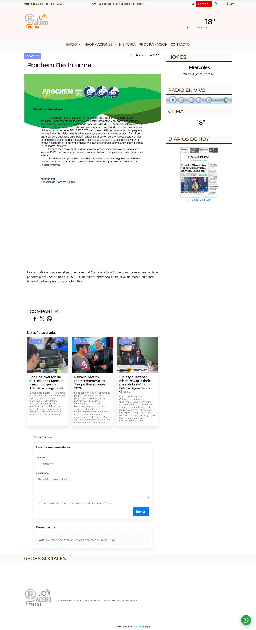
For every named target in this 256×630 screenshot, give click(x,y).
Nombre (40, 457)
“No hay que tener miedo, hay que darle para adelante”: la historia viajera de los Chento (135, 384)
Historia (127, 44)
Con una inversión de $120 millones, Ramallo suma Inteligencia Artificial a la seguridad (46, 382)
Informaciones (98, 44)
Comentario (42, 472)
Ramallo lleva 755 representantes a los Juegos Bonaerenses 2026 (89, 382)
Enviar (140, 511)
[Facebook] (222, 4)
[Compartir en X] (42, 319)
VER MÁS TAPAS (199, 200)
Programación (153, 44)
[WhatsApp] (215, 4)
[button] (192, 4)
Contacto (180, 44)
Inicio (72, 44)
